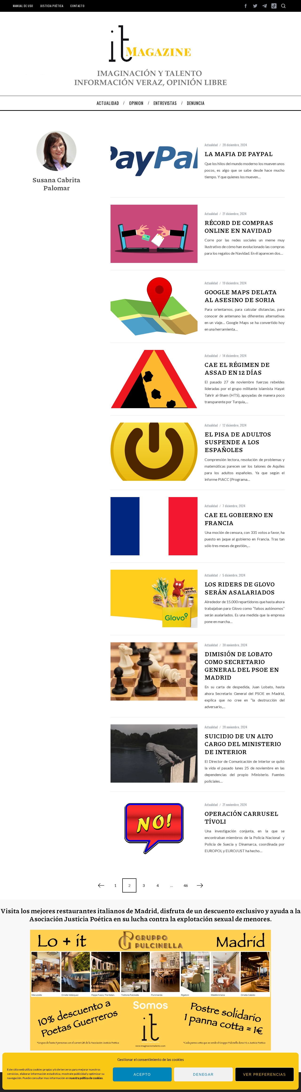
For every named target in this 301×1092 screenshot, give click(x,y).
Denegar (203, 1074)
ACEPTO (142, 1074)
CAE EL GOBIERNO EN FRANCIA (239, 519)
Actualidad (211, 144)
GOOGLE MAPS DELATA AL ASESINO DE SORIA (241, 296)
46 (186, 885)
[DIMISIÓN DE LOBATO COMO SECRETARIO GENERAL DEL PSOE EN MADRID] (154, 671)
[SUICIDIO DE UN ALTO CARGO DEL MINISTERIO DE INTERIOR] (154, 753)
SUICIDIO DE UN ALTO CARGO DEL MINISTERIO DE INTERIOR (243, 744)
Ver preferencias (264, 1074)
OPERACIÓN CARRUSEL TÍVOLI (241, 817)
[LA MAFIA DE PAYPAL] (154, 161)
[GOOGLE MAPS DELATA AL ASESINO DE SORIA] (154, 306)
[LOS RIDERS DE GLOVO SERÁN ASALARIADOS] (154, 599)
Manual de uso (23, 6)
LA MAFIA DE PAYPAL (239, 153)
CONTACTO (77, 6)
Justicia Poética (51, 6)
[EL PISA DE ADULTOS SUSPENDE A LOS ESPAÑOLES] (154, 452)
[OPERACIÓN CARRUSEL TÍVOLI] (154, 828)
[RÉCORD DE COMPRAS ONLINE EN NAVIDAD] (154, 234)
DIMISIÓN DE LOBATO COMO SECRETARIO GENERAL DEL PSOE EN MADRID (242, 666)
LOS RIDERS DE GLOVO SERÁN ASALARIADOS (240, 588)
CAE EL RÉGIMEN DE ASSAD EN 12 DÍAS (237, 368)
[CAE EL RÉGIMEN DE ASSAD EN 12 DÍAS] (154, 379)
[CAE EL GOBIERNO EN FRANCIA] (154, 526)
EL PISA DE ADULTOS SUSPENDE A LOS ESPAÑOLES (238, 442)
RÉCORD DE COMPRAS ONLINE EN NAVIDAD (239, 226)
